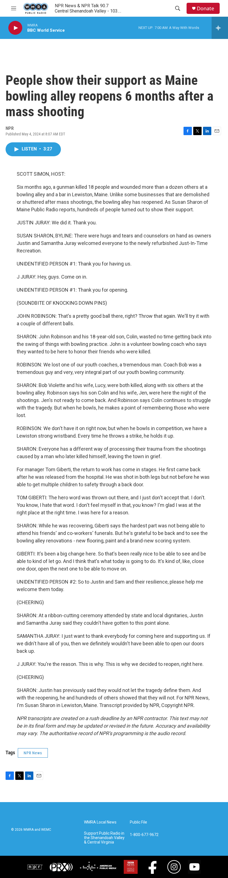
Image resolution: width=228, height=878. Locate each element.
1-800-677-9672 (144, 835)
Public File (138, 822)
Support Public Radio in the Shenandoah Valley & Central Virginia (104, 837)
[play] (15, 28)
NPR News (33, 753)
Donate (205, 8)
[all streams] (220, 28)
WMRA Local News (100, 822)
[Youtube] (194, 867)
